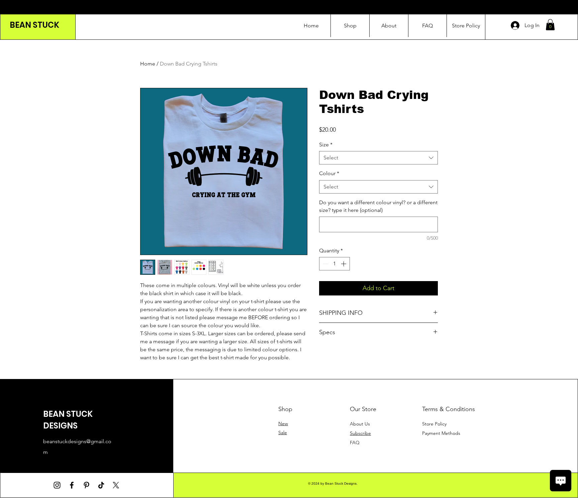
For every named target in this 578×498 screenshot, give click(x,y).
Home (147, 63)
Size (325, 144)
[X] (115, 485)
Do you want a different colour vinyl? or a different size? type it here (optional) (378, 206)
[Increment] (344, 263)
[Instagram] (57, 485)
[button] (550, 24)
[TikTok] (101, 485)
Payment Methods (442, 433)
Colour (329, 173)
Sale (282, 432)
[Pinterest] (86, 485)
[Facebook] (71, 485)
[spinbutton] (334, 263)
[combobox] (378, 157)
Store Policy (434, 424)
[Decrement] (324, 263)
